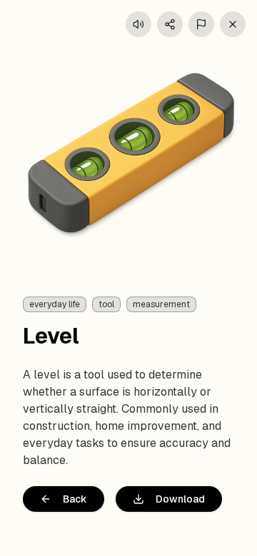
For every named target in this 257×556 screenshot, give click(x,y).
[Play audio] (138, 24)
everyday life (54, 304)
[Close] (233, 24)
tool (106, 304)
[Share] (170, 24)
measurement (161, 304)
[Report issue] (201, 24)
